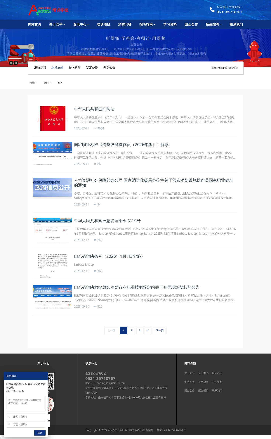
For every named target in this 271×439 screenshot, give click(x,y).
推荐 (32, 83)
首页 (214, 67)
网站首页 (34, 24)
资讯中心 (222, 67)
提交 (40, 432)
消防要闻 (40, 67)
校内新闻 (75, 67)
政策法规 (57, 67)
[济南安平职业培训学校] (60, 10)
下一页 (160, 330)
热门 (46, 83)
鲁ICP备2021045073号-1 (171, 430)
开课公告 (109, 67)
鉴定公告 (92, 67)
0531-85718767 (229, 11)
